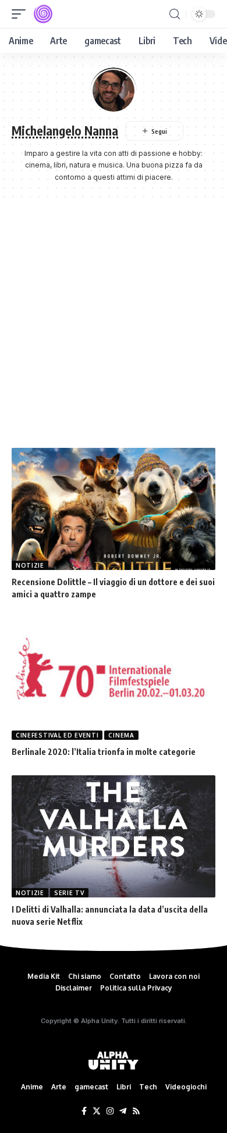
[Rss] (136, 1111)
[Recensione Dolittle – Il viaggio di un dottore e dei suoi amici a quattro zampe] (113, 509)
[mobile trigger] (21, 14)
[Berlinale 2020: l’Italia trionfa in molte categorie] (113, 679)
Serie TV (69, 892)
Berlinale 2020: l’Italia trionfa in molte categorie (104, 752)
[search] (174, 14)
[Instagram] (110, 1111)
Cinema (121, 735)
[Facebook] (84, 1111)
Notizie (30, 565)
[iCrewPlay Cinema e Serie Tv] (43, 14)
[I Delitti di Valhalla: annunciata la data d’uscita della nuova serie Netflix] (113, 836)
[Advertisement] (113, 328)
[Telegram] (122, 1111)
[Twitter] (97, 1111)
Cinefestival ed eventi (57, 735)
